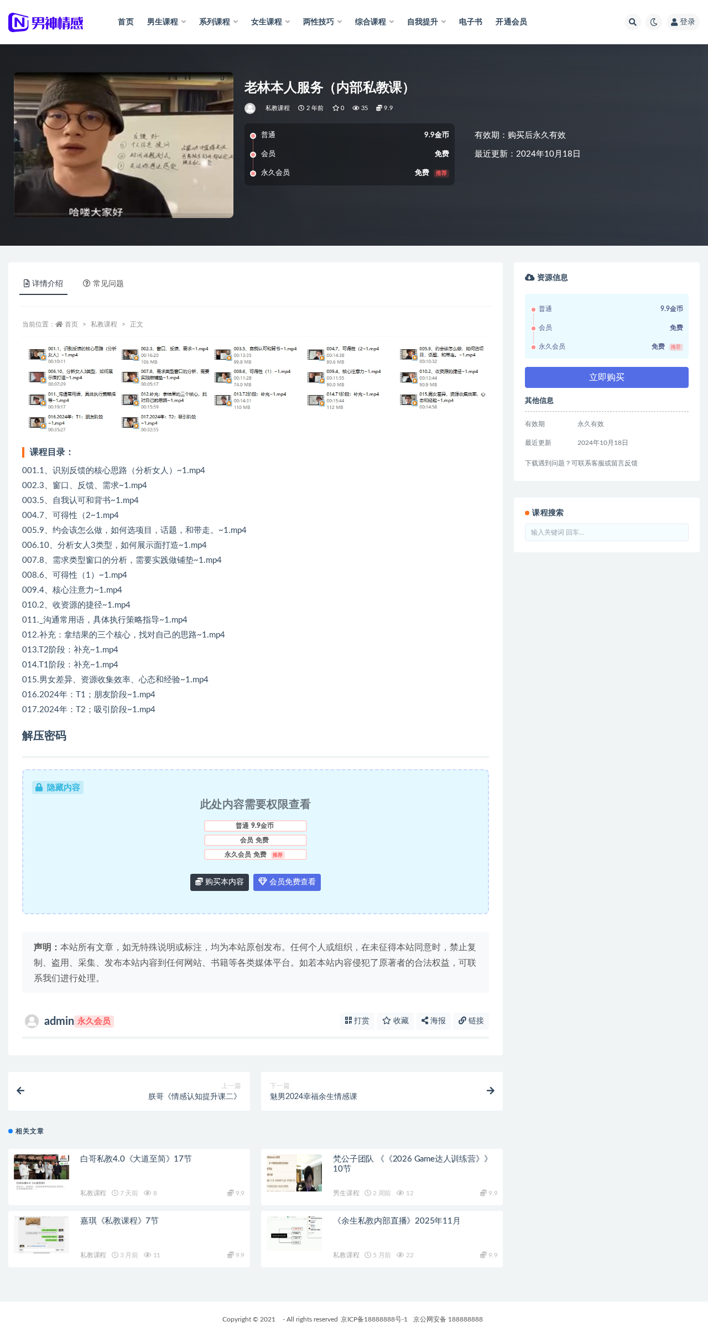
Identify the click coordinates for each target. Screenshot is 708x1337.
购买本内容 (223, 882)
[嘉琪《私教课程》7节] (41, 1234)
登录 (687, 22)
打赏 (360, 1021)
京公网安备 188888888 (448, 1319)
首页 (125, 22)
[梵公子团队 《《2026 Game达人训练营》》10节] (294, 1172)
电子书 (471, 22)
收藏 (400, 1021)
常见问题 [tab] (108, 284)
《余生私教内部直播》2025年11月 (396, 1221)
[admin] (250, 108)
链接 (475, 1021)
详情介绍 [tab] (47, 284)
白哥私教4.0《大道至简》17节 (136, 1159)
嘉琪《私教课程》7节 (119, 1221)
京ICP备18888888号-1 (374, 1319)
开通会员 (511, 22)
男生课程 (346, 1193)
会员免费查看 (291, 882)
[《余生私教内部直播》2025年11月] (294, 1233)
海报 (437, 1021)
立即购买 (606, 377)
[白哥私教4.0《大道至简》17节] (41, 1172)
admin (77, 1021)
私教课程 (278, 108)
